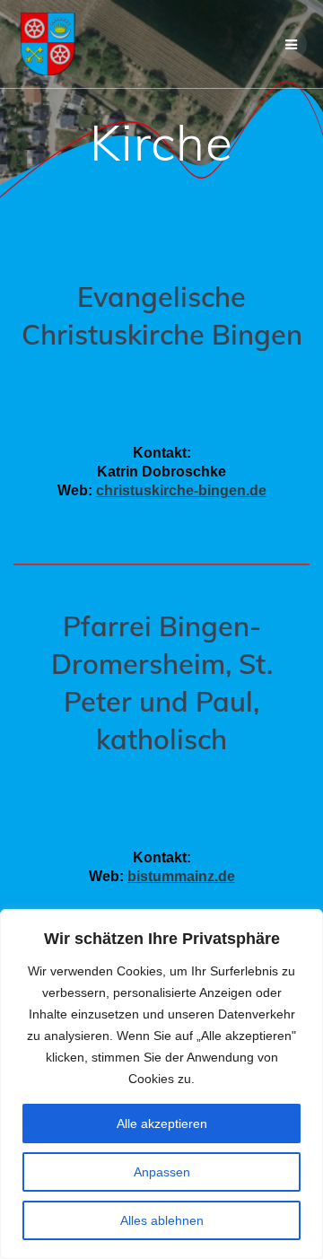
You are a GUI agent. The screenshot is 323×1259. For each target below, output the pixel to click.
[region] (161, 1084)
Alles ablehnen (162, 1220)
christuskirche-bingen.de (181, 490)
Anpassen (162, 1172)
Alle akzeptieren (162, 1123)
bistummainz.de (181, 876)
